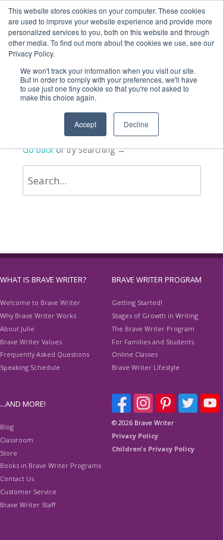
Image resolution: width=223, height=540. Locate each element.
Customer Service (28, 491)
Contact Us (17, 478)
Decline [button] (136, 124)
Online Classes (135, 354)
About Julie (17, 328)
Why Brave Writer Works (38, 315)
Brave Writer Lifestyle (146, 367)
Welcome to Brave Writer (40, 302)
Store (8, 452)
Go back (38, 149)
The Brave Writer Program (153, 328)
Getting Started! (137, 302)
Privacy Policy (135, 435)
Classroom (16, 439)
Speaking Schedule (30, 367)
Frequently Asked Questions (44, 354)
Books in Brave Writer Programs (50, 465)
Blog (7, 426)
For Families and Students (153, 341)
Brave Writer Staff (27, 504)
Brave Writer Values (31, 341)
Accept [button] (85, 124)
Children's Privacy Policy (153, 448)
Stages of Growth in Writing (155, 315)
